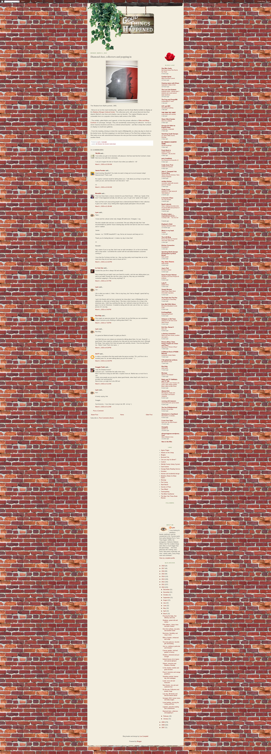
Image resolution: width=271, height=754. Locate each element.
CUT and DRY (166, 106)
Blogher (163, 455)
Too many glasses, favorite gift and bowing (171, 642)
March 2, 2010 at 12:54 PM (103, 361)
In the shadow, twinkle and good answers (171, 668)
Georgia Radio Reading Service (170, 469)
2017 (163, 568)
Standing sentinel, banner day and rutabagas (170, 677)
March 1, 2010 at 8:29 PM (103, 347)
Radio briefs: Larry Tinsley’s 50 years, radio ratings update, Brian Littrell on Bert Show (170, 384)
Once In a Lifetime (167, 121)
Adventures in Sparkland (170, 414)
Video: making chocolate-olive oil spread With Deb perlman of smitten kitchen (170, 207)
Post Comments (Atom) (106, 418)
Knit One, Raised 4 (168, 327)
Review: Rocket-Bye (167, 409)
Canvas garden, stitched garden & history (170, 651)
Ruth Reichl (164, 484)
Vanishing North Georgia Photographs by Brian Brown (170, 253)
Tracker (164, 232)
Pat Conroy (164, 482)
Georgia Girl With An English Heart (168, 126)
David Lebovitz (166, 204)
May (164, 608)
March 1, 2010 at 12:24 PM (103, 262)
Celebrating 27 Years (168, 101)
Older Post (149, 414)
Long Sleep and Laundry (169, 114)
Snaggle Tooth (100, 367)
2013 (163, 579)
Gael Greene (165, 466)
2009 (163, 722)
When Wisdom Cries (167, 437)
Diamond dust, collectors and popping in (170, 712)
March (165, 613)
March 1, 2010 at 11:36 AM (103, 206)
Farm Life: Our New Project (169, 422)
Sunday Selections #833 (169, 226)
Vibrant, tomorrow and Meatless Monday (169, 664)
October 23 (165, 429)
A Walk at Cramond (167, 166)
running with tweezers (169, 401)
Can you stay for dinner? (168, 459)
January (166, 719)
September (166, 597)
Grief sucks (165, 368)
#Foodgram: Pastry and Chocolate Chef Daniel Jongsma (168, 394)
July (164, 603)
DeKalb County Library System (170, 464)
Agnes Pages (165, 450)
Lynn (99, 142)
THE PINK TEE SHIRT (169, 112)
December (166, 589)
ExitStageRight (166, 312)
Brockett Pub (165, 457)
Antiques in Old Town (169, 319)
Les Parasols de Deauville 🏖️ (170, 160)
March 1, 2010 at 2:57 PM (103, 281)
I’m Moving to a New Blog (169, 299)
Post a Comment (98, 411)
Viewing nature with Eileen (170, 83)
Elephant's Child (167, 224)
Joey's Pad (165, 268)
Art (96, 144)
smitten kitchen (167, 181)
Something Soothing (167, 108)
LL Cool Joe (99, 268)
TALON (97, 153)
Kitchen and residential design (170, 473)
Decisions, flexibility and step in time (170, 634)
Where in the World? (167, 375)
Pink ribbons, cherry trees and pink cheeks (170, 625)
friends (100, 144)
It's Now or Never (166, 270)
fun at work (106, 144)
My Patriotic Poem (167, 361)
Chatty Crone (166, 189)
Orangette (165, 427)
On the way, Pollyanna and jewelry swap (171, 690)
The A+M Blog (166, 237)
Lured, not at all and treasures (169, 681)
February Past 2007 (167, 314)
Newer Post (94, 414)
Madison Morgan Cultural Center (104, 112)
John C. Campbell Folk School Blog (169, 172)
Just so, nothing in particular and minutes (171, 647)
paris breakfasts (167, 158)
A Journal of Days (167, 198)
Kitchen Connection (168, 245)
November (166, 592)
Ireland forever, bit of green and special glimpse (171, 660)
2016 (163, 571)
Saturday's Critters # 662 (169, 85)
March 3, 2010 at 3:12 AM (103, 384)
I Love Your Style (167, 420)
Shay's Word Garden (168, 119)
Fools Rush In (166, 150)
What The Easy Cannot (168, 78)
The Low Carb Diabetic (169, 89)
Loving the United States (169, 355)
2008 (163, 725)
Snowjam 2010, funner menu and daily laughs (171, 699)
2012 (163, 582)
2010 (163, 587)
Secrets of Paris (166, 487)
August (165, 600)
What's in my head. (168, 230)
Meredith (98, 193)
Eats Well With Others (169, 304)
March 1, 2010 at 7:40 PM (103, 323)
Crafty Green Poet (167, 165)
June (165, 605)
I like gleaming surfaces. (170, 360)
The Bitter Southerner (167, 494)
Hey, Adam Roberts (168, 262)
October (166, 595)
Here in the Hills (167, 442)
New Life (164, 329)
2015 (163, 574)
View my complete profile (167, 558)
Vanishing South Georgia (170, 134)
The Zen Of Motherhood (169, 407)
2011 (163, 584)
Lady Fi (164, 283)
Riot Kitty (98, 315)
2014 (163, 576)
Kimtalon (163, 471)
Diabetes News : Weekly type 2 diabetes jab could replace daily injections (170, 93)
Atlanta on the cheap (167, 452)
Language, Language (168, 129)
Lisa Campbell (144, 736)
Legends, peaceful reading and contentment (171, 707)
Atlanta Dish (165, 391)
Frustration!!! (165, 247)
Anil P (97, 354)
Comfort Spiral (166, 76)
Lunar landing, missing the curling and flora (171, 703)
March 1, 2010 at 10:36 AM (103, 164)
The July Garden (166, 199)
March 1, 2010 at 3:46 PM (103, 309)
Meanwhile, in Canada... (169, 416)
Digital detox (165, 284)
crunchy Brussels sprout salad (170, 403)
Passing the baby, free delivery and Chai (169, 616)
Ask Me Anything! (166, 145)
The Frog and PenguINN (169, 99)
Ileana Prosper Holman (169, 275)
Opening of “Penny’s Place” (169, 347)
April (164, 611)
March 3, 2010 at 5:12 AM (103, 407)
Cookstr (163, 462)
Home (122, 414)
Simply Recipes (167, 289)
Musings (164, 373)
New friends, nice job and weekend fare (170, 686)
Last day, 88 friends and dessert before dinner (170, 694)
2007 (163, 727)
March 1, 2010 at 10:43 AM (103, 187)
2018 (163, 566)
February (166, 716)
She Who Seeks (167, 68)
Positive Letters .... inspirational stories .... (169, 215)
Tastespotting (165, 491)
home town (112, 144)
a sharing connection (168, 333)
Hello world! (165, 257)
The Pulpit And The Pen (169, 297)
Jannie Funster (100, 170)
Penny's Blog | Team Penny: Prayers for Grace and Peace (170, 343)
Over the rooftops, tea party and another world (171, 629)
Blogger (139, 741)
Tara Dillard (164, 489)
